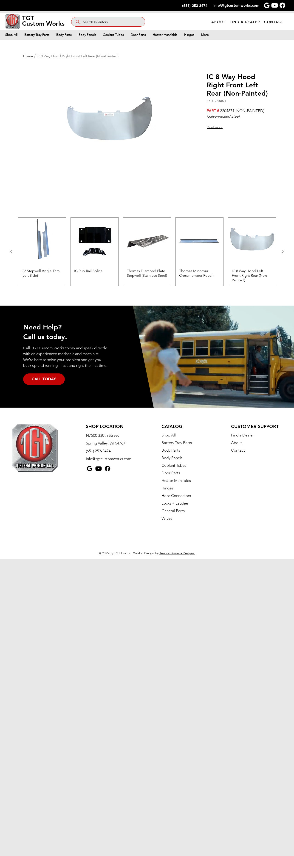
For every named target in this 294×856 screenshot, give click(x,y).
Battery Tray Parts (176, 442)
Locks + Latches (175, 503)
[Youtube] (98, 468)
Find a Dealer (242, 435)
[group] (147, 251)
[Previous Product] (11, 251)
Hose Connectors (176, 495)
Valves (166, 518)
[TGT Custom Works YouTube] (274, 5)
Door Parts (170, 473)
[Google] (89, 468)
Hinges (167, 488)
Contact (238, 450)
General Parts (173, 510)
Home (28, 56)
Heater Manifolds (176, 480)
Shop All (168, 435)
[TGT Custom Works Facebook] (282, 5)
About (236, 442)
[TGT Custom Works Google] (267, 5)
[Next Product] (283, 251)
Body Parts (170, 450)
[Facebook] (107, 468)
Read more (215, 127)
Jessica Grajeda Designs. (177, 553)
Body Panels (171, 458)
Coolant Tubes (173, 465)
